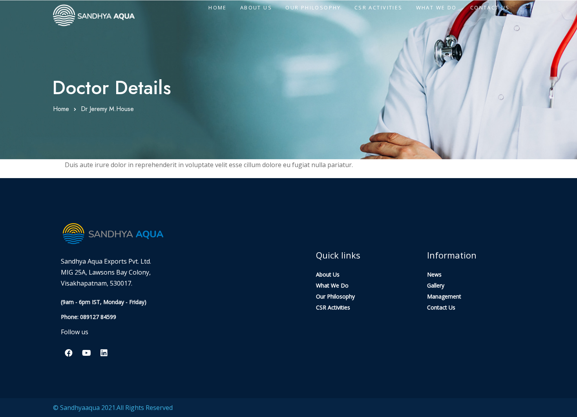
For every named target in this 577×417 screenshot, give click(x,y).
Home (61, 108)
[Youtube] (86, 353)
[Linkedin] (104, 353)
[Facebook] (69, 353)
